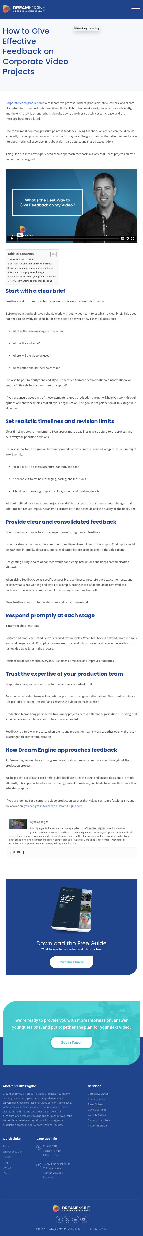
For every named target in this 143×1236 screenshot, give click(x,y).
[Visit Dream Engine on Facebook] (59, 1219)
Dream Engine (24, 9)
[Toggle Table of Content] (52, 254)
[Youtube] (18, 852)
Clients (7, 1157)
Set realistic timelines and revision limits (31, 263)
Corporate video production (24, 103)
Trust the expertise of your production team (33, 276)
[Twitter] (14, 852)
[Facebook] (23, 852)
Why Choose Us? (12, 1151)
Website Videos (97, 1115)
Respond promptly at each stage (27, 272)
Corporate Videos (98, 1093)
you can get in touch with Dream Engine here (53, 806)
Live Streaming (97, 1109)
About (6, 1146)
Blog (6, 1162)
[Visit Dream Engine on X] (67, 1219)
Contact (8, 1167)
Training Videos (97, 1099)
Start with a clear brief (21, 259)
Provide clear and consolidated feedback (31, 267)
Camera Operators (99, 1120)
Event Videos (95, 1104)
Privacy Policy (100, 1229)
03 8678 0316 (50, 1146)
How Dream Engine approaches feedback (31, 280)
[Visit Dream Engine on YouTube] (83, 1219)
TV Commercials (97, 1125)
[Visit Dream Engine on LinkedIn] (75, 1219)
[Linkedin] (9, 852)
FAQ (5, 1172)
